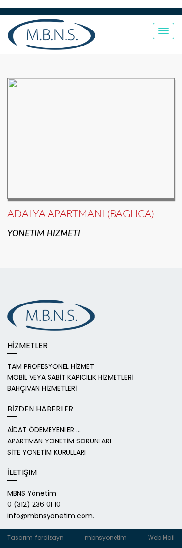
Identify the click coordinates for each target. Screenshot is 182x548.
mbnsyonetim (106, 537)
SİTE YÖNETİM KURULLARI (46, 452)
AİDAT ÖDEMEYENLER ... (44, 430)
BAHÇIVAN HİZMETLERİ (42, 388)
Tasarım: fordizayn (35, 537)
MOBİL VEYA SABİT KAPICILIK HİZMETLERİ (70, 377)
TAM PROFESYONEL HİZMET (50, 366)
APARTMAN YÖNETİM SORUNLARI (59, 441)
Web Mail (161, 537)
